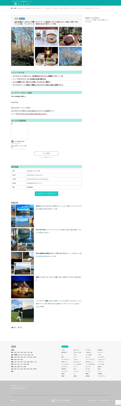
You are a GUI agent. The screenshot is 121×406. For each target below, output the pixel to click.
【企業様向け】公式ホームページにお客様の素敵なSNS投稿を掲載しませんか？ (19, 388)
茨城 (15, 357)
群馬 (22, 357)
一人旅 (99, 354)
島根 (28, 364)
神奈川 (35, 357)
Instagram (16, 400)
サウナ (75, 357)
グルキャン (76, 359)
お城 (75, 369)
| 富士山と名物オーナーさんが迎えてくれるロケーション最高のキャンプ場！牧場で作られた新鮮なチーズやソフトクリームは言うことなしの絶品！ (59, 303)
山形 (28, 352)
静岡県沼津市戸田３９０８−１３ (35, 183)
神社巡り (100, 366)
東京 (31, 357)
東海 (12, 359)
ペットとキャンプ (65, 364)
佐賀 (22, 369)
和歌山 (31, 361)
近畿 (12, 361)
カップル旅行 (89, 354)
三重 (36, 361)
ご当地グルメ (89, 352)
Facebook (13, 400)
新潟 (19, 354)
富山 (26, 354)
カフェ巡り (88, 350)
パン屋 (62, 350)
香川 (22, 366)
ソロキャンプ (101, 361)
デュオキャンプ (101, 359)
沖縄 (12, 371)
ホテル (75, 354)
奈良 (22, 361)
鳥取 (25, 364)
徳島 (15, 366)
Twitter (11, 400)
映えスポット (77, 350)
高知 (25, 366)
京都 (19, 361)
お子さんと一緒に (77, 352)
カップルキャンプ (65, 359)
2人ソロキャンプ (77, 361)
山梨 (32, 354)
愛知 (22, 359)
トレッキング (64, 371)
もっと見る (46, 153)
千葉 (28, 357)
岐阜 (19, 359)
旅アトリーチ (60, 400)
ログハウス (88, 366)
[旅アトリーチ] (22, 2)
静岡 (16, 18)
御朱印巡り (63, 369)
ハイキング (76, 371)
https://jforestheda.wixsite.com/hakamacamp (37, 179)
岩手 (19, 352)
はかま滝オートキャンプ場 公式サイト (46, 193)
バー (75, 373)
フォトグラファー (102, 376)
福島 (31, 352)
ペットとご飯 (101, 364)
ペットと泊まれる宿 (90, 364)
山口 (22, 364)
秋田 (22, 352)
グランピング (64, 366)
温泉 (62, 357)
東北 (12, 352)
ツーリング (88, 371)
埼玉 (25, 357)
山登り (99, 369)
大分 (19, 369)
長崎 (25, 369)
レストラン (100, 352)
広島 (15, 364)
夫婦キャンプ (64, 361)
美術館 (75, 376)
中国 (12, 364)
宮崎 (28, 369)
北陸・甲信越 (14, 354)
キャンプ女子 (101, 357)
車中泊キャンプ (89, 361)
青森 (15, 352)
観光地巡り (100, 350)
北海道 (12, 350)
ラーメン (100, 371)
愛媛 (19, 366)
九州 (12, 369)
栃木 (19, 357)
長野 (29, 354)
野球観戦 (88, 376)
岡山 (19, 364)
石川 (22, 354)
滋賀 (28, 361)
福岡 (15, 369)
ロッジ (75, 366)
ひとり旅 (88, 369)
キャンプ (22, 18)
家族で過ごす (64, 352)
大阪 (15, 361)
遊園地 (87, 373)
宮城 (25, 352)
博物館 (62, 376)
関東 (12, 357)
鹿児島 (35, 369)
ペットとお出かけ (77, 364)
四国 (12, 366)
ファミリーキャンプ (90, 359)
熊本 (31, 369)
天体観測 (100, 373)
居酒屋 (62, 373)
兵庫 (25, 361)
